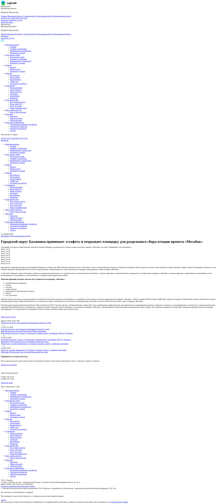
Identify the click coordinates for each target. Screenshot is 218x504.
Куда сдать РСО (16, 104)
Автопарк (14, 94)
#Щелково (5, 352)
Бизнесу (8, 65)
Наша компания (16, 88)
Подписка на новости (18, 84)
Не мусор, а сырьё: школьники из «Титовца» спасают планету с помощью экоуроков (33, 350)
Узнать (3, 500)
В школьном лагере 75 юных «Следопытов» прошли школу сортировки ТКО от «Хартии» (36, 340)
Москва (4, 16)
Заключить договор (17, 53)
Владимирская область (62, 16)
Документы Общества (18, 127)
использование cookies (119, 502)
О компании (10, 86)
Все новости (15, 75)
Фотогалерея (15, 77)
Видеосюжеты (15, 80)
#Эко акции (26, 331)
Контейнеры (15, 96)
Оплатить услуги (15, 20)
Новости (8, 73)
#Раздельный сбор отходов (20, 236)
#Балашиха (5, 236)
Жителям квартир (12, 45)
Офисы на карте (16, 118)
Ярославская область (45, 16)
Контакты (9, 114)
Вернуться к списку (8, 317)
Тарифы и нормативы (18, 49)
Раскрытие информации (14, 122)
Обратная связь (7, 22)
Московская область (15, 16)
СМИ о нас (14, 82)
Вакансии (5, 20)
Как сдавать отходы (17, 102)
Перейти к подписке (9, 365)
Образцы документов (18, 129)
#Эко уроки (44, 342)
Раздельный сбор (12, 100)
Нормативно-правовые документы (23, 124)
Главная (13, 47)
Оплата (13, 131)
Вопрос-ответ (15, 69)
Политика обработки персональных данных (18, 486)
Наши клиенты (16, 92)
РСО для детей (15, 106)
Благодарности (16, 90)
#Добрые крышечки (38, 331)
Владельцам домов (12, 55)
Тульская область (29, 16)
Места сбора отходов (13, 110)
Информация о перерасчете (20, 51)
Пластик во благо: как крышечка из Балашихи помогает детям (25, 329)
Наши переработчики (18, 108)
